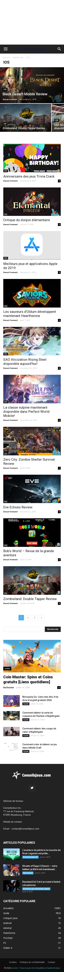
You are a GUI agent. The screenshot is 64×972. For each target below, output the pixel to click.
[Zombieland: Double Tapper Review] (25, 123)
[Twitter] (32, 788)
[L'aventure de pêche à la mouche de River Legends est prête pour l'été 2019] (11, 854)
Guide (7, 668)
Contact (51, 962)
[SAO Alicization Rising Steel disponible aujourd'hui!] (32, 341)
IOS (5, 89)
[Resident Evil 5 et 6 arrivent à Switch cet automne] (11, 886)
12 (59, 687)
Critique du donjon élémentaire (26, 220)
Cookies (13, 962)
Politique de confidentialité (32, 962)
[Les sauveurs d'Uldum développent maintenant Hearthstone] (32, 293)
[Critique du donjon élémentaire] (32, 201)
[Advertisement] (32, 22)
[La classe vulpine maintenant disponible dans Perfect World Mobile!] (32, 389)
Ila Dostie (8, 687)
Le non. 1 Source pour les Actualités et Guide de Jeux (35, 968)
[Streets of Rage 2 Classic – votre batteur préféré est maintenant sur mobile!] (11, 870)
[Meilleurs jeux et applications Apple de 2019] (32, 245)
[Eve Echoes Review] (32, 489)
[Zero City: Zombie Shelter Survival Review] (32, 441)
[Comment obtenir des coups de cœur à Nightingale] (11, 731)
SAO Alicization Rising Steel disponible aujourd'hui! (24, 362)
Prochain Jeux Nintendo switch (36, 889)
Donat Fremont (10, 99)
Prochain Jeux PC (30, 857)
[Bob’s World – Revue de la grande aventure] (32, 532)
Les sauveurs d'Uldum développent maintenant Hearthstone (29, 314)
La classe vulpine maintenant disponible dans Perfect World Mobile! (26, 411)
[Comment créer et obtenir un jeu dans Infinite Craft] (11, 746)
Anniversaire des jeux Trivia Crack (28, 176)
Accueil (6, 57)
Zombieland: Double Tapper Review (30, 599)
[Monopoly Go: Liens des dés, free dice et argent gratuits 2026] (11, 701)
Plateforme (18, 57)
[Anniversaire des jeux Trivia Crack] (32, 158)
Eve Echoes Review (17, 507)
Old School (27, 873)
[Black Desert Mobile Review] (32, 85)
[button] (59, 49)
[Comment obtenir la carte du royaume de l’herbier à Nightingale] (11, 715)
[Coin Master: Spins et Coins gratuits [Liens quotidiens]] (32, 656)
